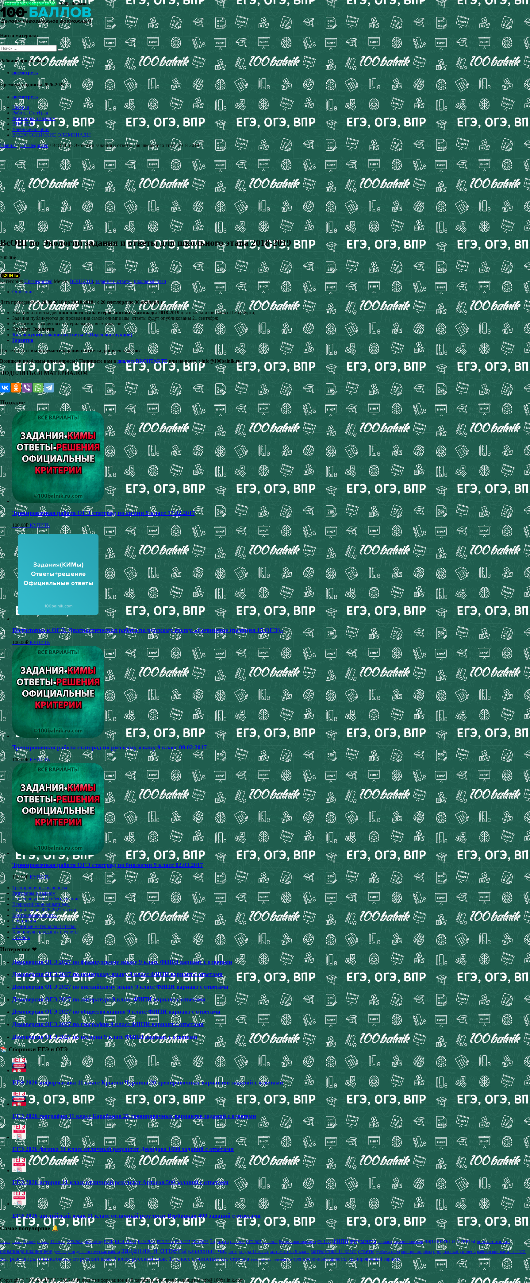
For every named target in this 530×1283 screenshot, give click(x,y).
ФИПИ (340, 1241)
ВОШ (108, 1242)
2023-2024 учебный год (85, 1242)
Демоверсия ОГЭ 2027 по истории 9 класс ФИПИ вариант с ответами (104, 1037)
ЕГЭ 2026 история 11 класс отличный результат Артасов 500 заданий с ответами (120, 1182)
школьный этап (150, 281)
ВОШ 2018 (81, 281)
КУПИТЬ (10, 275)
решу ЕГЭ (71, 1259)
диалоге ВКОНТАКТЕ (142, 361)
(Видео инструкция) (110, 334)
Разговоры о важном (34, 118)
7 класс (5, 1242)
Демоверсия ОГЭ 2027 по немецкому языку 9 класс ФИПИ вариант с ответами (117, 974)
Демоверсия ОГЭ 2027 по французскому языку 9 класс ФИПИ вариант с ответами (122, 962)
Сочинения (24, 920)
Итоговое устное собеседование (45, 898)
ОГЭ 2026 (270, 1242)
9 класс (29, 1241)
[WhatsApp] (38, 387)
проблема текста (388, 1252)
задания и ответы (113, 281)
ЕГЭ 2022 (125, 1241)
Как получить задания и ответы (45, 931)
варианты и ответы (449, 1241)
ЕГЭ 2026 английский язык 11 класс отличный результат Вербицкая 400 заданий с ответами (136, 1215)
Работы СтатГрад (30, 112)
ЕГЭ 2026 (200, 1241)
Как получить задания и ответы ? (50, 334)
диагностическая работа (98, 1251)
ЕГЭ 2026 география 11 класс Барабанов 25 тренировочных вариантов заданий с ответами (134, 1116)
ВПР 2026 (22, 123)
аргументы (363, 1241)
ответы (366, 1251)
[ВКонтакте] (5, 387)
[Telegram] (49, 387)
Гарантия (22, 340)
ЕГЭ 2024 (165, 1241)
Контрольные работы (34, 915)
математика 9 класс (289, 1251)
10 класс (43, 1242)
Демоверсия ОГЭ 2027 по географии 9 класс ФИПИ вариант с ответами (108, 1024)
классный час (207, 1250)
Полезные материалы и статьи (44, 926)
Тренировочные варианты (39, 887)
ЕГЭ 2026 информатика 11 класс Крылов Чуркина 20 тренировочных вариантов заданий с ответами (147, 1082)
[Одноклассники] (16, 387)
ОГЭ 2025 (254, 1242)
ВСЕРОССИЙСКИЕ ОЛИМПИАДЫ (51, 134)
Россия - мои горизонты (297, 1242)
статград (239, 1259)
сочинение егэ (210, 1258)
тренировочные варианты (320, 1259)
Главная (20, 107)
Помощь (21, 937)
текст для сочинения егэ (271, 1259)
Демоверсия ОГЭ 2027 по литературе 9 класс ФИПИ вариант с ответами (108, 999)
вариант (385, 1241)
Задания (219, 1241)
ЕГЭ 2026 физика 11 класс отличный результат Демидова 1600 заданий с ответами (123, 1149)
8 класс (17, 1242)
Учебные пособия (30, 129)
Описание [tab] (22, 291)
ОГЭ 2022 (237, 1242)
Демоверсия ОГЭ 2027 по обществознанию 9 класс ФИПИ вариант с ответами (116, 1011)
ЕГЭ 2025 (182, 1242)
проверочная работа (416, 1252)
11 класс (57, 1241)
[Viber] (27, 387)
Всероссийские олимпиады (41, 904)
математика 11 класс (334, 1251)
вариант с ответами (408, 1242)
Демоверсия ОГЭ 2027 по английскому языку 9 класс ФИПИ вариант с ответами (120, 987)
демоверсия (64, 1251)
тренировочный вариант (374, 1259)
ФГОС (324, 1241)
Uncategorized (34, 145)
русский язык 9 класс (105, 1259)
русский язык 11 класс (161, 1258)
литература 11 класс (249, 1251)
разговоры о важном (36, 1258)
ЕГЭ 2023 (147, 1241)
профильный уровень (454, 1251)
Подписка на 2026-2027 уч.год (44, 909)
